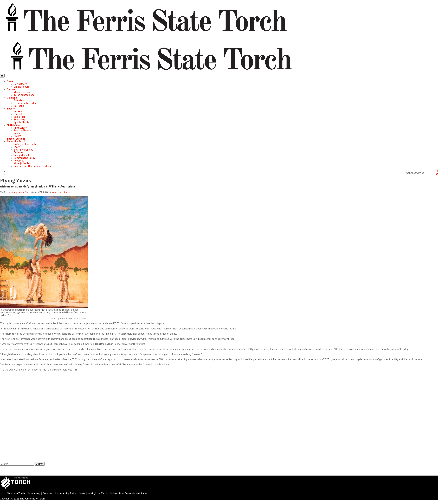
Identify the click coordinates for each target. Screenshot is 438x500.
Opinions (12, 97)
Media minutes (22, 92)
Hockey (18, 111)
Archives (18, 152)
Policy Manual (21, 155)
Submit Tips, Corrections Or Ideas (32, 166)
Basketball (19, 116)
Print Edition (20, 127)
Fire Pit (17, 136)
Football (18, 114)
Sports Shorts (21, 122)
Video (17, 133)
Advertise (19, 160)
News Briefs (20, 84)
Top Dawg (19, 119)
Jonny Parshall (18, 192)
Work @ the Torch (23, 163)
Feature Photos (22, 130)
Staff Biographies (23, 149)
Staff (17, 147)
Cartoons (19, 106)
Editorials (19, 100)
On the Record (21, 86)
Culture (11, 89)
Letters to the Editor (25, 103)
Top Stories (64, 192)
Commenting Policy (24, 158)
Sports (11, 108)
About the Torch (16, 141)
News (10, 81)
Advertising (34, 493)
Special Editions (16, 138)
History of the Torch (25, 144)
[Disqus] (219, 416)
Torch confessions (24, 95)
